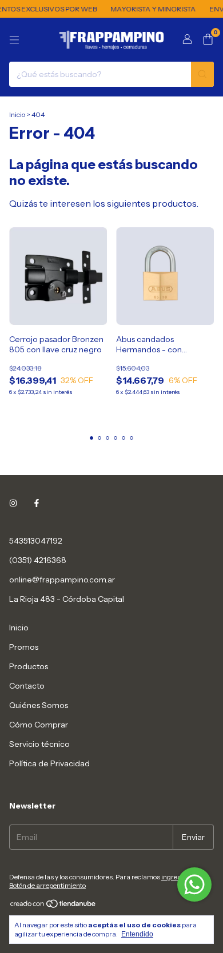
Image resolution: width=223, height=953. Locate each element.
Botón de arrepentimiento (47, 885)
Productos (28, 666)
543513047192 (35, 541)
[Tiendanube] (53, 906)
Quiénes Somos (38, 705)
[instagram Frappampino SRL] (13, 503)
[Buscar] (202, 74)
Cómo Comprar (38, 724)
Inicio (17, 114)
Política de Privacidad (49, 763)
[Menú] (14, 40)
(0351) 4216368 (37, 560)
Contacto (27, 686)
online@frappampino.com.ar (62, 579)
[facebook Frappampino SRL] (37, 503)
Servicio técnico (39, 744)
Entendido (137, 934)
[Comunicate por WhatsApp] (194, 884)
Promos (23, 647)
